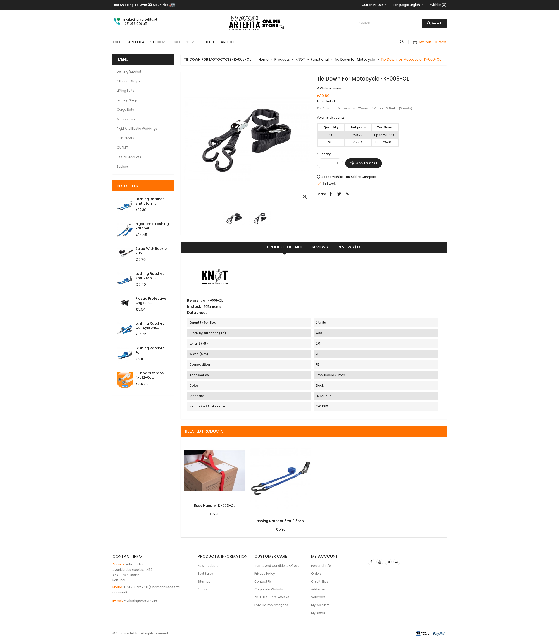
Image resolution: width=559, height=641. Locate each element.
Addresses (319, 589)
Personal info (321, 566)
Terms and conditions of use (276, 566)
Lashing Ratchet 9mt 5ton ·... (149, 201)
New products (208, 566)
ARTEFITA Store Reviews (272, 597)
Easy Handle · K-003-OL (214, 505)
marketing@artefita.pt (140, 600)
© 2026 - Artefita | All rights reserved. (140, 633)
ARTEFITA (136, 42)
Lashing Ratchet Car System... (149, 325)
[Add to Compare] (240, 440)
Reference (196, 300)
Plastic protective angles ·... (150, 300)
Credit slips (319, 581)
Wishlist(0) (438, 5)
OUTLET (208, 42)
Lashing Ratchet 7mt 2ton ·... (149, 275)
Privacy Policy (264, 573)
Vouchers (318, 597)
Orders (316, 573)
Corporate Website (268, 589)
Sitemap (204, 581)
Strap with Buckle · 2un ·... (151, 251)
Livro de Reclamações (271, 605)
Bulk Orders (184, 42)
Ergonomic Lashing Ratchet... (152, 226)
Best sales (205, 573)
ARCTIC (227, 42)
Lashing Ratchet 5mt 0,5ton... (280, 520)
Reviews (320, 247)
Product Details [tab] (284, 247)
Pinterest (347, 194)
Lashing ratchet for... (149, 350)
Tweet (339, 194)
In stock (194, 306)
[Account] (402, 42)
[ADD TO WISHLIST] (227, 440)
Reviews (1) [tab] (349, 247)
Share (330, 194)
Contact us (263, 581)
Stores (202, 589)
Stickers (158, 42)
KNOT (117, 42)
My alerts (318, 613)
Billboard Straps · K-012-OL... (150, 375)
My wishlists (320, 605)
